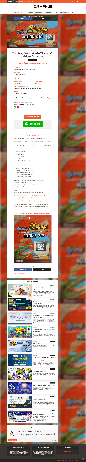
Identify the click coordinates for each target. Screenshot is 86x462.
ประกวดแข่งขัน (32, 50)
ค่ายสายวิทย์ (30, 12)
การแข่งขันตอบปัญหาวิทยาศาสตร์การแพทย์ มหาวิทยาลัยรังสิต (43, 316)
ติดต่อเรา (63, 460)
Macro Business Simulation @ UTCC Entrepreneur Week (41, 302)
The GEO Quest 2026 (38, 343)
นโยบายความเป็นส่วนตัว (68, 460)
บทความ (55, 12)
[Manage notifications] (83, 459)
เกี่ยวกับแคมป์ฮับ (59, 460)
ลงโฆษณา (26, 1)
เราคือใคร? (21, 1)
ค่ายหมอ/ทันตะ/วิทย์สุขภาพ (18, 12)
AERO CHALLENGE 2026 (39, 399)
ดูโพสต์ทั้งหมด (12, 440)
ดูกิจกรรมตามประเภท (64, 12)
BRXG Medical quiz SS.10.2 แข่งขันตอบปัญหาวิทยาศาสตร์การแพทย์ (43, 414)
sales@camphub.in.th (67, 451)
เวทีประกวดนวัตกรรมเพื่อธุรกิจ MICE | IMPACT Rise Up (44, 358)
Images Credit (77, 460)
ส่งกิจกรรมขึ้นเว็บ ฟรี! (13, 1)
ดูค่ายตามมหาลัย (47, 12)
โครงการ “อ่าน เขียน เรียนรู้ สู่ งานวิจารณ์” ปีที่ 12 (44, 385)
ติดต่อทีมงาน (31, 1)
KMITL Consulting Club (18, 273)
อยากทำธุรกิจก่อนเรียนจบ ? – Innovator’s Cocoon (42, 289)
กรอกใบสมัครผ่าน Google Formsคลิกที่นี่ (32, 117)
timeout (24, 273)
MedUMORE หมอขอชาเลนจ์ (39, 371)
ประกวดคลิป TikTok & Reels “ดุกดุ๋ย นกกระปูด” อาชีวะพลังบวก (44, 330)
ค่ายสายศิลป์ (38, 12)
